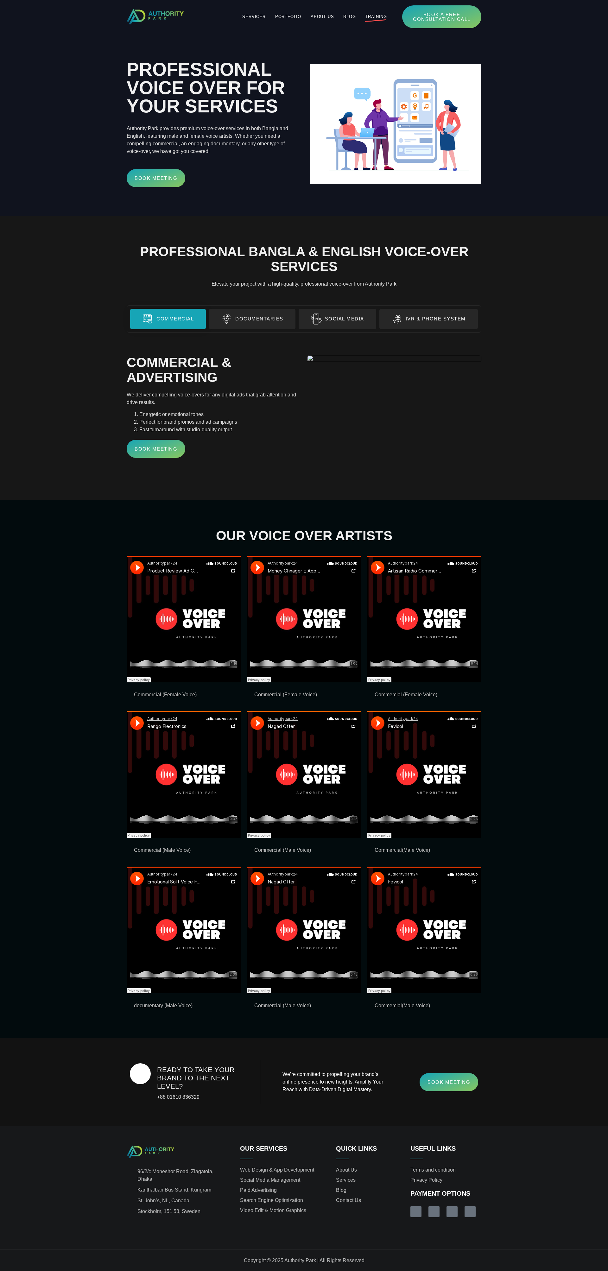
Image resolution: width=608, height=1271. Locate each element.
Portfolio (288, 16)
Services (253, 16)
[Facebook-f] (129, 1227)
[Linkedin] (142, 1227)
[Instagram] (155, 1227)
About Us (322, 16)
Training (376, 16)
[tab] (168, 319)
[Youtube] (167, 1227)
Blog (349, 16)
